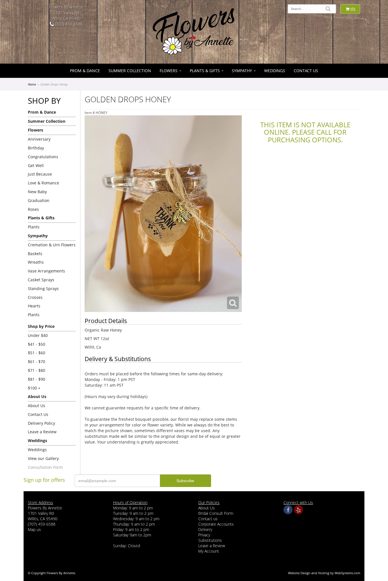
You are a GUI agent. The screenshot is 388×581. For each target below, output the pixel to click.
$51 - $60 (36, 352)
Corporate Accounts (216, 524)
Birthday (36, 148)
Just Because (40, 174)
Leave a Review (42, 431)
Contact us (208, 518)
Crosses (35, 297)
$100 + (34, 388)
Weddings (274, 70)
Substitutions (210, 540)
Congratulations (43, 156)
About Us (36, 405)
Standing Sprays (43, 288)
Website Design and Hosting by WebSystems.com (324, 573)
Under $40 (38, 335)
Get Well (36, 165)
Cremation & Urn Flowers (52, 244)
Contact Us (306, 70)
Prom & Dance (85, 70)
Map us (34, 529)
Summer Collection (130, 70)
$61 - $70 (36, 361)
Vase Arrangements (46, 271)
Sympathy (242, 70)
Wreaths (36, 262)
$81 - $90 (36, 379)
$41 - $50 (36, 344)
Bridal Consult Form (215, 513)
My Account (208, 551)
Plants (33, 227)
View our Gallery (43, 458)
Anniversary (39, 139)
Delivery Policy (41, 423)
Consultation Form (45, 467)
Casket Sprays (41, 279)
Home (32, 84)
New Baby (37, 191)
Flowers (169, 70)
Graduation (38, 200)
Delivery (205, 529)
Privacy (204, 535)
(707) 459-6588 (68, 24)
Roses (33, 209)
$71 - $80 (36, 370)
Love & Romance (43, 183)
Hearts (34, 306)
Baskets (35, 253)
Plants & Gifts (205, 70)
